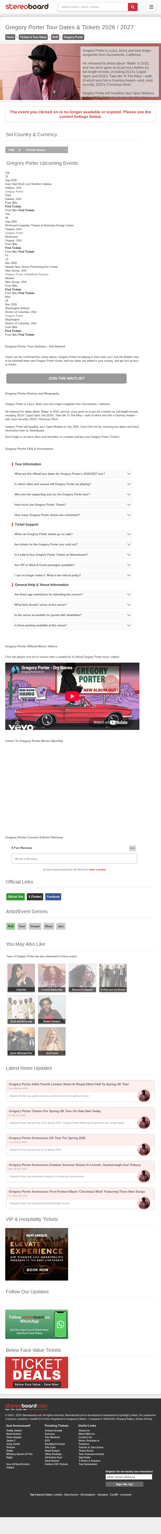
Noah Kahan (13, 1434)
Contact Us (85, 1437)
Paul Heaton (52, 1461)
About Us (84, 1430)
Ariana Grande (53, 1430)
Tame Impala (13, 1437)
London (57, 1494)
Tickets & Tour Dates (33, 37)
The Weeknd (52, 1437)
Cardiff (114, 1494)
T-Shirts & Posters (89, 1461)
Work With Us (87, 1434)
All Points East (53, 1457)
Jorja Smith (13, 1444)
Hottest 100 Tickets (56, 1464)
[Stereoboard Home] (27, 9)
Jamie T (11, 1440)
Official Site (15, 896)
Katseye (50, 1434)
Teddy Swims (14, 1430)
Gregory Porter (73, 37)
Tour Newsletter (88, 1464)
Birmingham (88, 1494)
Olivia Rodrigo (53, 1454)
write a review (97, 869)
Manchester (71, 1494)
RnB (55, 37)
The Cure (50, 1447)
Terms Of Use (144, 1419)
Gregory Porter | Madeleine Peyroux (27, 274)
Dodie (9, 1451)
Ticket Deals (86, 1451)
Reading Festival (55, 1444)
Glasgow (102, 1494)
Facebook (53, 896)
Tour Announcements (91, 1454)
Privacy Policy (125, 1419)
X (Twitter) (35, 896)
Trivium (10, 1447)
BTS (47, 1440)
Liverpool (125, 1494)
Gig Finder (85, 1457)
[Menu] (151, 7)
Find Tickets (13, 206)
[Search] (133, 7)
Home (10, 37)
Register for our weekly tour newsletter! (129, 1471)
